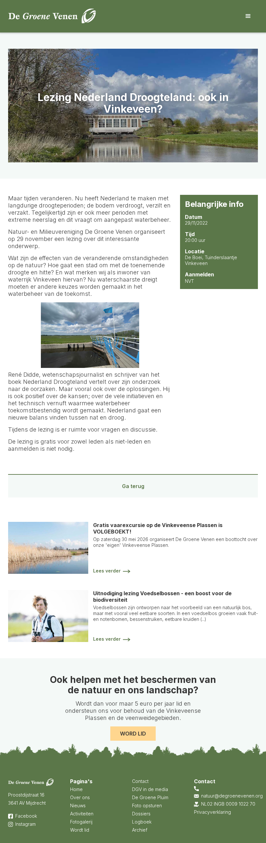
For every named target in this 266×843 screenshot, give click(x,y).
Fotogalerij (81, 821)
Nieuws (78, 805)
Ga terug (133, 486)
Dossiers (141, 813)
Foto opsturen (147, 805)
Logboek (141, 821)
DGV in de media (150, 789)
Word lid (133, 733)
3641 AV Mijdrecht (27, 803)
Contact (140, 781)
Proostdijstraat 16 (26, 795)
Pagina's (81, 781)
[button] (248, 16)
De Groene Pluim (150, 797)
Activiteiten (81, 813)
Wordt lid (79, 830)
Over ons (80, 797)
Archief (139, 830)
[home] (52, 16)
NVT (189, 281)
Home (76, 789)
